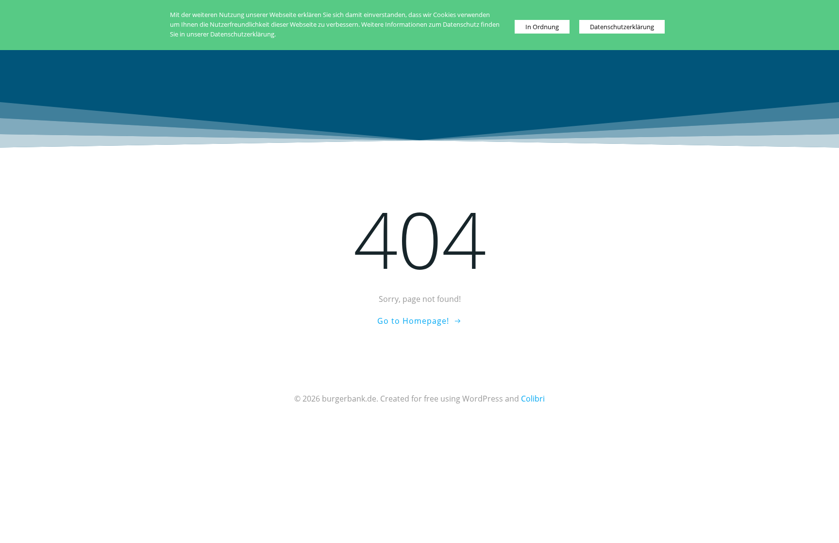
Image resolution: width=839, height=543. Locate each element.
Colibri (533, 398)
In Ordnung (542, 26)
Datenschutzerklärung (622, 26)
